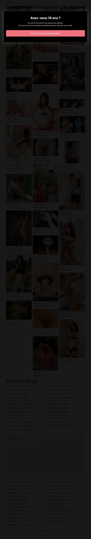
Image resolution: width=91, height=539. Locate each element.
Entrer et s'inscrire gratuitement (45, 33)
